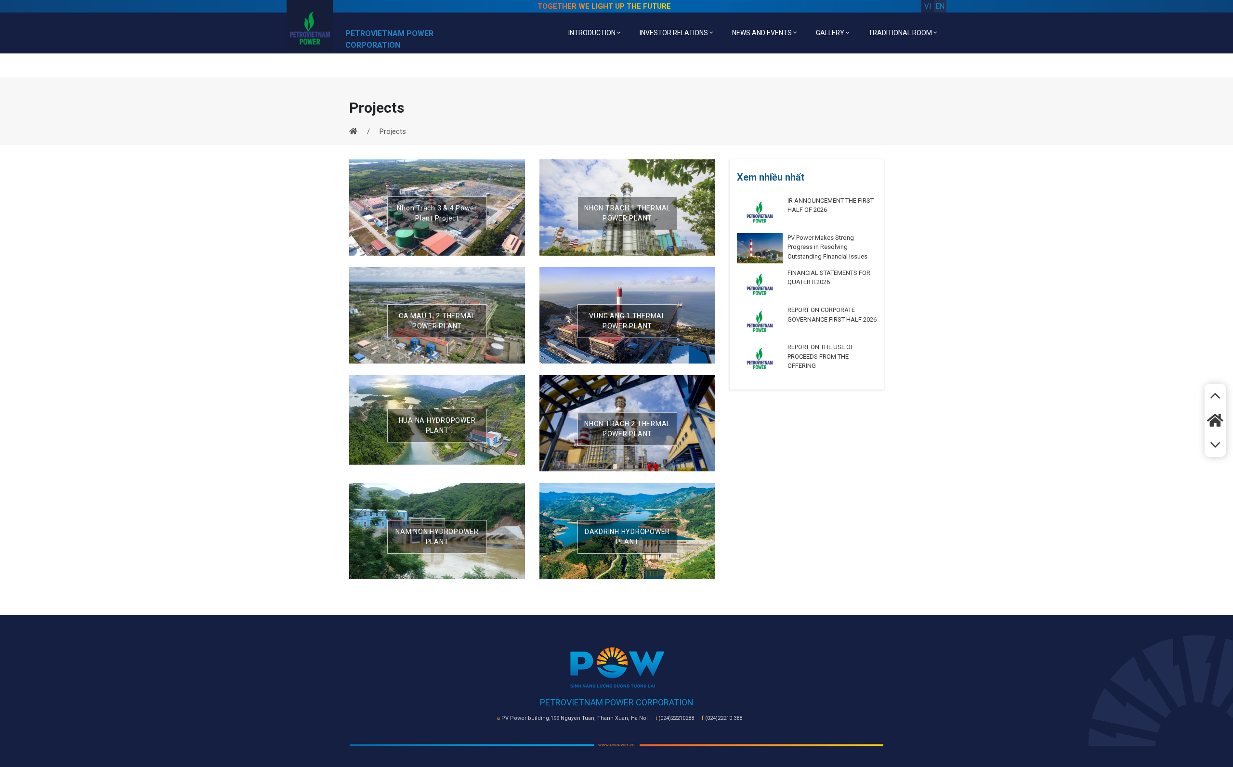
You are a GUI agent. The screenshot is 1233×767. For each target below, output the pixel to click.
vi (927, 6)
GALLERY (831, 33)
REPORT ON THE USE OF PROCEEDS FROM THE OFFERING (820, 356)
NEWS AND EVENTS (762, 33)
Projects (393, 131)
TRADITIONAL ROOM (900, 33)
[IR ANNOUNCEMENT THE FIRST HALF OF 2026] (760, 211)
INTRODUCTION (592, 33)
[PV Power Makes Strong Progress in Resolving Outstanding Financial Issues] (760, 247)
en (940, 6)
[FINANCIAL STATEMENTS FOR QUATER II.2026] (760, 284)
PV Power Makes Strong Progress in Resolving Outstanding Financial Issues (827, 247)
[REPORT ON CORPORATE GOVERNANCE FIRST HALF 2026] (760, 321)
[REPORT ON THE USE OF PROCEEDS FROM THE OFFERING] (760, 358)
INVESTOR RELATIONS (674, 33)
